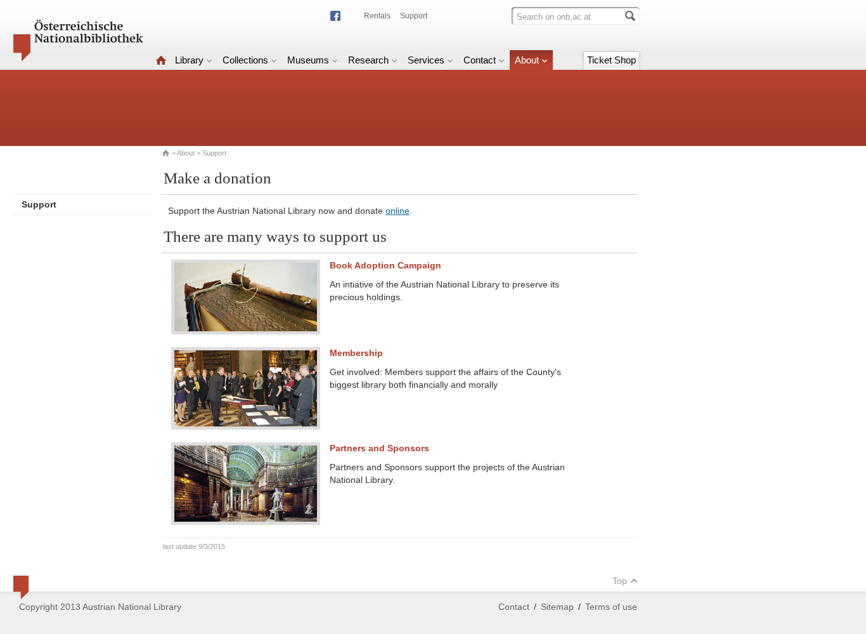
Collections (245, 60)
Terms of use (611, 607)
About (527, 60)
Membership (356, 353)
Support (413, 15)
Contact (479, 60)
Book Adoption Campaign (385, 265)
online (397, 211)
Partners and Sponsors (379, 448)
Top (619, 581)
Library (189, 60)
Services (426, 60)
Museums (308, 60)
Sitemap (557, 607)
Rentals (377, 15)
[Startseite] (161, 60)
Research (368, 60)
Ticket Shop (611, 60)
